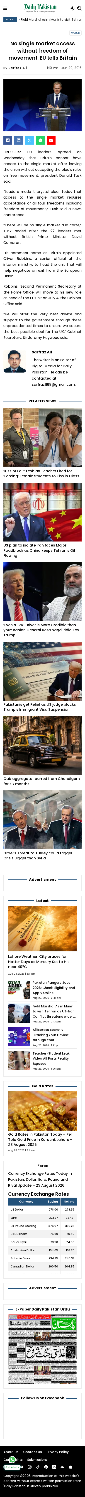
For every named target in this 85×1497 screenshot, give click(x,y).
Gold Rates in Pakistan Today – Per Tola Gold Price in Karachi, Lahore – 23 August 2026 (40, 1139)
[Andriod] (62, 1467)
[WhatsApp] (40, 140)
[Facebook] (7, 140)
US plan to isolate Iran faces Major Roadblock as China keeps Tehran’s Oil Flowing (39, 550)
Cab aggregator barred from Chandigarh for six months (41, 781)
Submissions (37, 1459)
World (75, 33)
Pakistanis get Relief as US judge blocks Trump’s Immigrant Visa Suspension (39, 707)
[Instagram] (30, 1467)
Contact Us (32, 1452)
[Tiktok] (38, 1467)
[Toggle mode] (72, 8)
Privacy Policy (57, 1452)
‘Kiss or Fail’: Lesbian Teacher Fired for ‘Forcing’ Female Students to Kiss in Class (41, 473)
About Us (11, 1452)
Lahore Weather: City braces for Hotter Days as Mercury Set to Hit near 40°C (38, 961)
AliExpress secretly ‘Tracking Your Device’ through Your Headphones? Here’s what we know (54, 1039)
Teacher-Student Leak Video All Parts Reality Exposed (51, 1058)
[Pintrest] (46, 1467)
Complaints (13, 1459)
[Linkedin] (54, 1467)
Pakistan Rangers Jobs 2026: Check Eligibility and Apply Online (54, 987)
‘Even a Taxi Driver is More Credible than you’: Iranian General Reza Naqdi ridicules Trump (41, 630)
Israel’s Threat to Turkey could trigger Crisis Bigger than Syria (37, 856)
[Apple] (70, 1467)
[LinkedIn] (18, 140)
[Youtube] (21, 1467)
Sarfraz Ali (17, 68)
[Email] (51, 140)
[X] (29, 140)
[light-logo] (41, 8)
